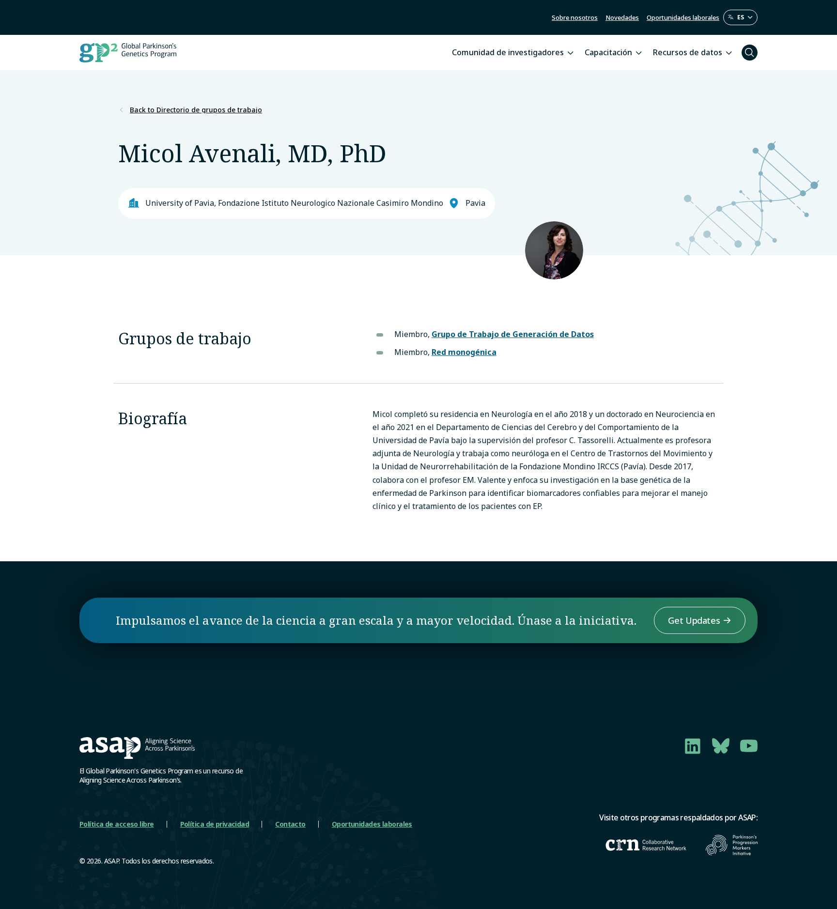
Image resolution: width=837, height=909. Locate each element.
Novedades (622, 17)
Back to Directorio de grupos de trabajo (196, 110)
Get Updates (694, 620)
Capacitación (608, 52)
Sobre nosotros (575, 17)
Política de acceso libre (116, 824)
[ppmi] (732, 845)
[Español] (740, 17)
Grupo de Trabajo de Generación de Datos (513, 334)
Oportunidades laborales (683, 17)
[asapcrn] (645, 845)
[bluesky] (720, 746)
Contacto (290, 824)
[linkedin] (692, 746)
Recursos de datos (687, 52)
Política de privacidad (214, 824)
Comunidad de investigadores (508, 52)
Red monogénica (464, 352)
